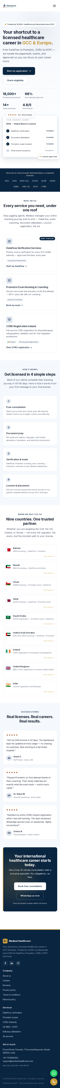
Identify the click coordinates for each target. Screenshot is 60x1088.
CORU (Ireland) (10, 1022)
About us (7, 976)
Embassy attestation (12, 1031)
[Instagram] (18, 963)
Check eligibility (15, 80)
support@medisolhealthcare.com (18, 1061)
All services (8, 1036)
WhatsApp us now (30, 895)
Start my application (17, 71)
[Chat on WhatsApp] (53, 1073)
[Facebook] (5, 963)
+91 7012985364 (10, 1058)
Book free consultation (30, 886)
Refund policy (9, 999)
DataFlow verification (12, 1012)
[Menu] (54, 6)
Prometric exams (10, 1017)
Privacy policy (9, 990)
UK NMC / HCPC (10, 1027)
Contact (6, 980)
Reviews (7, 985)
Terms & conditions (11, 995)
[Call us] (53, 1081)
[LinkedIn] (11, 963)
